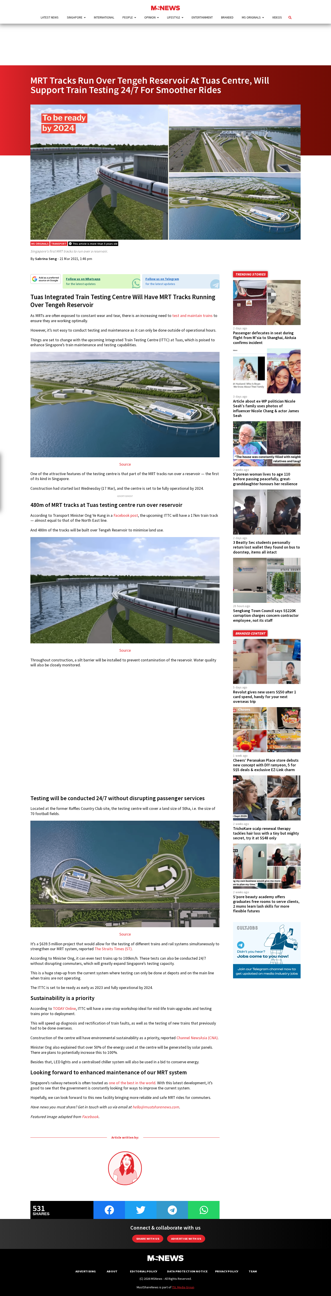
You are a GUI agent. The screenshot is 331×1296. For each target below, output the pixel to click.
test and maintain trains (192, 315)
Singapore (74, 17)
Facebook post (125, 515)
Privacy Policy (226, 1271)
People (127, 17)
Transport (58, 243)
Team (253, 1271)
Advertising (85, 1271)
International (104, 17)
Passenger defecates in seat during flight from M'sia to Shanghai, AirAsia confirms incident (264, 337)
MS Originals (251, 17)
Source (125, 464)
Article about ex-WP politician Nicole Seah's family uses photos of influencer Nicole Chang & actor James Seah (266, 408)
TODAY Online (64, 1008)
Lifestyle (173, 17)
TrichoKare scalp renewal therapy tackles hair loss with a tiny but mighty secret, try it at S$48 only (266, 833)
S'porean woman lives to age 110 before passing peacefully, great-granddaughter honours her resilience (265, 479)
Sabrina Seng (46, 258)
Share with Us (147, 1238)
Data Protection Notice (187, 1271)
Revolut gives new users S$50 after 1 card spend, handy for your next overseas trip (264, 697)
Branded (227, 17)
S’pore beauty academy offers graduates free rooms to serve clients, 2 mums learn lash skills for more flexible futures (266, 903)
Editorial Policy (143, 1271)
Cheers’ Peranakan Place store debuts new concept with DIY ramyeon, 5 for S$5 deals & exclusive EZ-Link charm (266, 765)
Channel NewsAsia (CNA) (197, 1037)
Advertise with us (186, 1238)
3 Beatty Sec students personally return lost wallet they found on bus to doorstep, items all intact (266, 547)
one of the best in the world (132, 1082)
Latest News (50, 17)
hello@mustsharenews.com (155, 1107)
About (112, 1271)
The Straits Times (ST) (113, 948)
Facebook (90, 1116)
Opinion (150, 17)
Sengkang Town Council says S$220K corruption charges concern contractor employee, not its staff (266, 615)
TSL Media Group (183, 1287)
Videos (277, 17)
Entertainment (202, 17)
